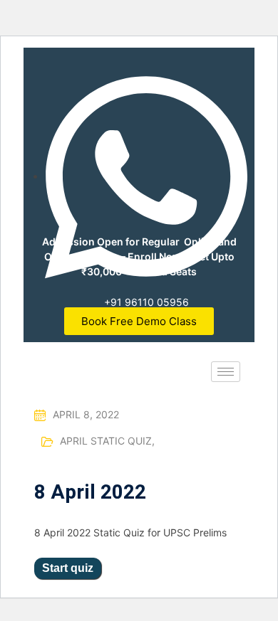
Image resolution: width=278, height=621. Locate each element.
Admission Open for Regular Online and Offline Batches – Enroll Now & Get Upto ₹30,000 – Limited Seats (139, 256)
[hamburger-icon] (225, 371)
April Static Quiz (107, 441)
